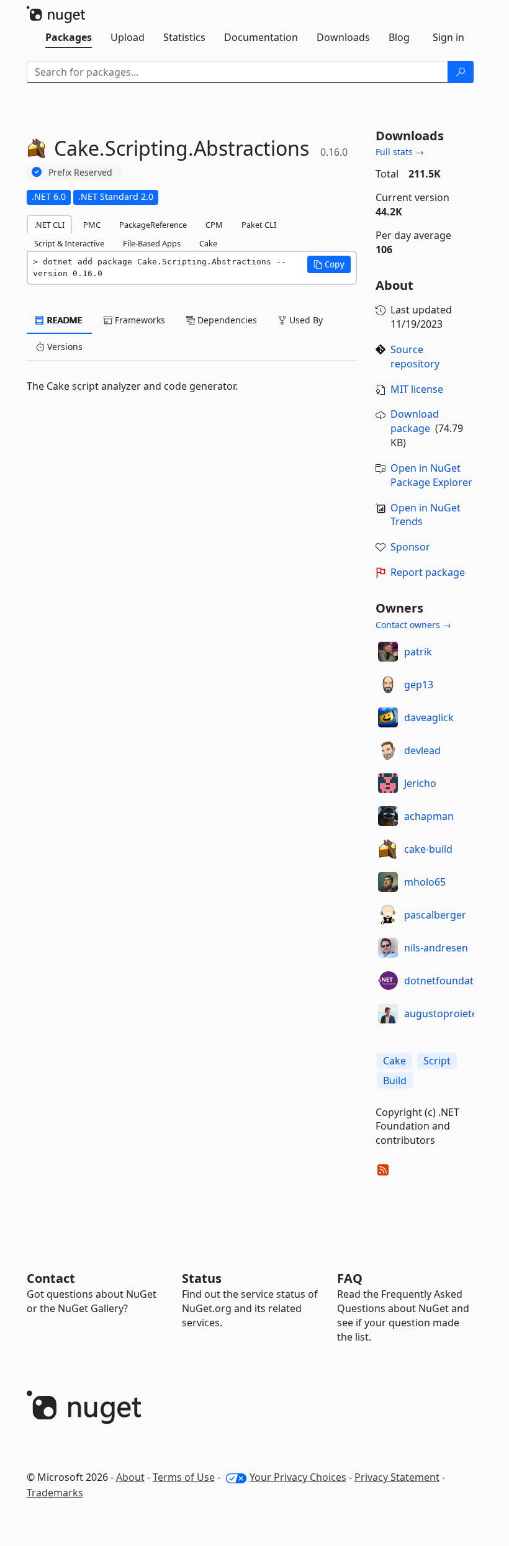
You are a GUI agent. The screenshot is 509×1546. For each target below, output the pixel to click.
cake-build (428, 849)
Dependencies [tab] (226, 320)
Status (202, 1278)
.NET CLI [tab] (49, 224)
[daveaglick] (388, 717)
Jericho (420, 783)
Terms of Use (184, 1477)
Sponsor (410, 547)
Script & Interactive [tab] (69, 243)
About (130, 1477)
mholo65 (425, 882)
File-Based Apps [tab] (152, 243)
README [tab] (64, 320)
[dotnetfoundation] (388, 980)
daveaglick (429, 717)
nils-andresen (436, 948)
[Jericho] (388, 783)
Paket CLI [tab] (258, 224)
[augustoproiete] (388, 1013)
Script (437, 1060)
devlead (422, 750)
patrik (418, 651)
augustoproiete (440, 1013)
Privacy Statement (396, 1477)
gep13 (418, 684)
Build (395, 1080)
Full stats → (400, 152)
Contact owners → (413, 625)
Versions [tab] (64, 347)
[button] (329, 264)
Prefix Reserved (80, 172)
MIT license (416, 389)
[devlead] (388, 750)
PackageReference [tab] (153, 224)
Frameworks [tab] (138, 320)
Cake (394, 1060)
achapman (429, 816)
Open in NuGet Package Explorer (431, 475)
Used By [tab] (305, 320)
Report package (427, 572)
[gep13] (388, 684)
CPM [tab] (214, 224)
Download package (414, 421)
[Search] (461, 72)
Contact (51, 1278)
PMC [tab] (92, 224)
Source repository (414, 357)
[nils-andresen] (388, 948)
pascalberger (435, 915)
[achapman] (388, 816)
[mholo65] (388, 882)
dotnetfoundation (446, 980)
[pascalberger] (388, 915)
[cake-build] (388, 849)
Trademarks (55, 1492)
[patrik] (388, 651)
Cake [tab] (208, 243)
